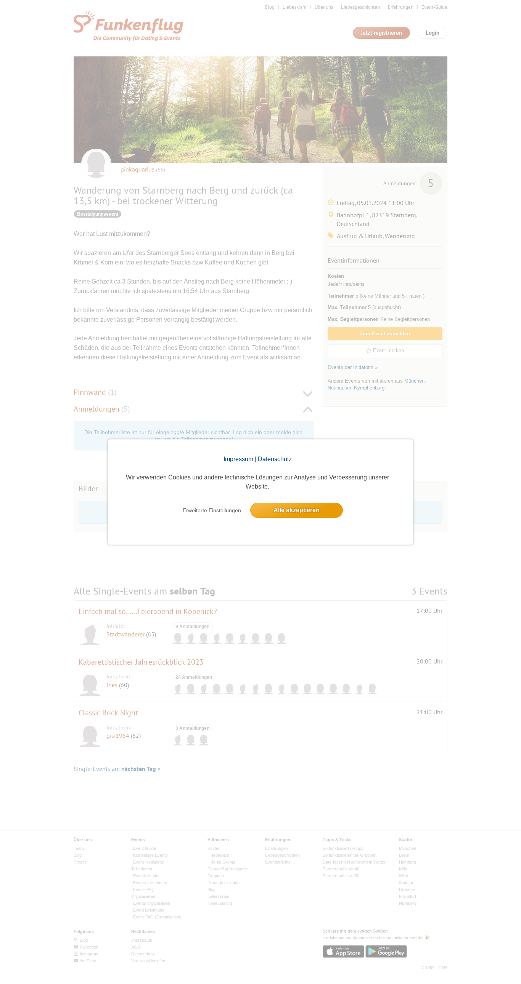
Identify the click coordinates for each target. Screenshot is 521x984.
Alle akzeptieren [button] (296, 510)
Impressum (238, 459)
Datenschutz (275, 459)
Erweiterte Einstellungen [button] (212, 510)
